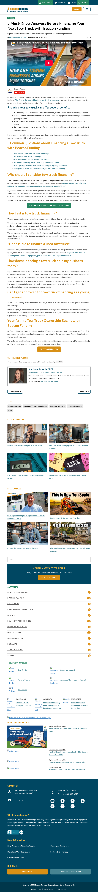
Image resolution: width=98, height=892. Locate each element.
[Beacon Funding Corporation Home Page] (18, 9)
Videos (11, 18)
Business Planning (55, 767)
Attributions (62, 889)
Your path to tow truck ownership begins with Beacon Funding (39, 168)
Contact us (19, 800)
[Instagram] (52, 807)
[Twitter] (73, 801)
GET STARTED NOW (49, 349)
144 (89, 621)
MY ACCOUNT (46, 2)
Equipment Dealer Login (60, 846)
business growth (14, 406)
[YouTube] (52, 801)
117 (89, 632)
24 (89, 609)
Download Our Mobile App (18, 852)
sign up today (48, 577)
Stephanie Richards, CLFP (17, 38)
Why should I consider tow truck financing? (31, 153)
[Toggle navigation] (87, 9)
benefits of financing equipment (35, 406)
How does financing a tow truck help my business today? (37, 162)
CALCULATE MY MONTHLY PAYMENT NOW (49, 205)
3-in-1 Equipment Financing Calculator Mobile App (79, 705)
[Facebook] (62, 801)
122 (89, 598)
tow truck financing (75, 406)
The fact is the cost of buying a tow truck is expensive (37, 100)
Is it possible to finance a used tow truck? (31, 159)
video (10, 410)
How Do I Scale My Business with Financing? (65, 518)
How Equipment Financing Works (21, 846)
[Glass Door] (62, 807)
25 (89, 644)
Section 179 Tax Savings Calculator (23, 704)
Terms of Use (36, 889)
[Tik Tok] (73, 807)
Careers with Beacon (15, 857)
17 (89, 638)
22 (89, 627)
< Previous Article (15, 391)
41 (89, 592)
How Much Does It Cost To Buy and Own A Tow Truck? (67, 762)
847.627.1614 (34, 373)
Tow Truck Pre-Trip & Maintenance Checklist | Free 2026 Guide (68, 729)
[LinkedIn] (83, 801)
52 (89, 656)
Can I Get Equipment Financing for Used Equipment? (24, 445)
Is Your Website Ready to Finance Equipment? (22, 548)
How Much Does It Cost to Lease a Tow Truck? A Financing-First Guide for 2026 (69, 753)
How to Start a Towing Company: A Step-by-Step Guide (67, 769)
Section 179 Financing (59, 852)
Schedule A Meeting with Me (52, 373)
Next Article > (84, 391)
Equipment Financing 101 (57, 726)
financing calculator (57, 406)
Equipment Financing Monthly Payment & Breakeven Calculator (52, 705)
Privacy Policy (49, 889)
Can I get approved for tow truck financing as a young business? (40, 165)
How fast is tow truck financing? (27, 156)
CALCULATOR (21, 699)
